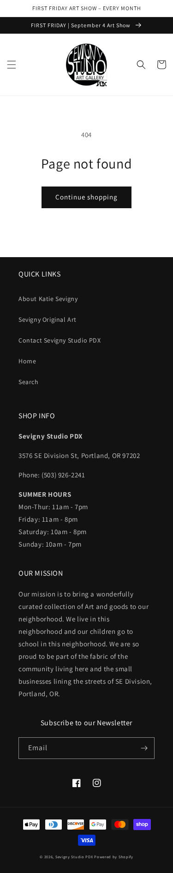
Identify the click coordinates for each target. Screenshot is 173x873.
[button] (11, 64)
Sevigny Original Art (47, 319)
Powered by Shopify (113, 856)
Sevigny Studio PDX (74, 856)
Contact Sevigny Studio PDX (59, 340)
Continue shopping (86, 197)
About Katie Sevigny (48, 299)
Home (27, 361)
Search (28, 382)
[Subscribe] (144, 748)
